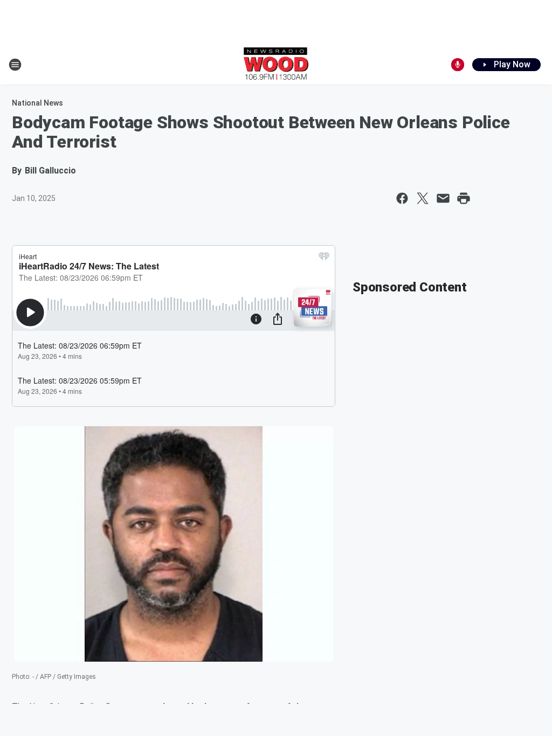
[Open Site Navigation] (15, 64)
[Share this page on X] (422, 198)
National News (37, 103)
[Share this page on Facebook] (402, 198)
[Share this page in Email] (443, 198)
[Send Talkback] (457, 64)
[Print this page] (463, 198)
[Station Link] (276, 64)
